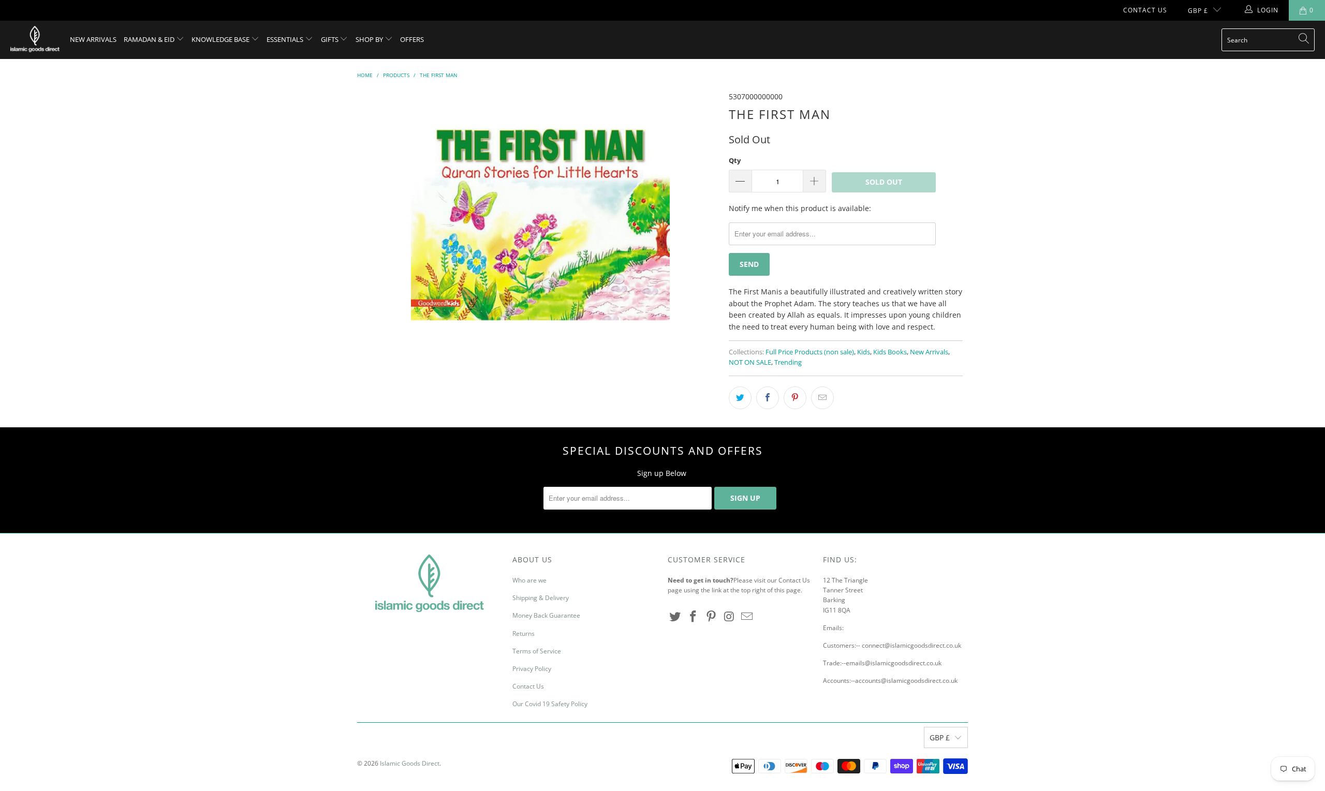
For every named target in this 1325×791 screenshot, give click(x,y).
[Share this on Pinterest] (795, 397)
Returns (523, 633)
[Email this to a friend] (822, 397)
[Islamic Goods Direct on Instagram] (729, 616)
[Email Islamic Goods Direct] (747, 616)
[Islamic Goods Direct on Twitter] (675, 616)
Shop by (370, 39)
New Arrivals (93, 39)
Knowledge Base (221, 39)
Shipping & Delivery (540, 597)
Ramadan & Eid (150, 39)
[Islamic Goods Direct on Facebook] (693, 616)
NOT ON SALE (750, 362)
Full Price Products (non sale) (809, 352)
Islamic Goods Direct (409, 763)
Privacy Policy (531, 668)
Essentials (286, 39)
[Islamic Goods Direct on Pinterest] (711, 616)
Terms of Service (536, 651)
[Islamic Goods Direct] (35, 40)
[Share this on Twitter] (740, 397)
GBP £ (1198, 10)
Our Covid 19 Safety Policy (549, 703)
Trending (788, 362)
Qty (735, 160)
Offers (412, 39)
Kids (863, 352)
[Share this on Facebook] (767, 397)
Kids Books (890, 352)
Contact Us (1145, 10)
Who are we (529, 580)
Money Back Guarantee (546, 615)
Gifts (330, 39)
